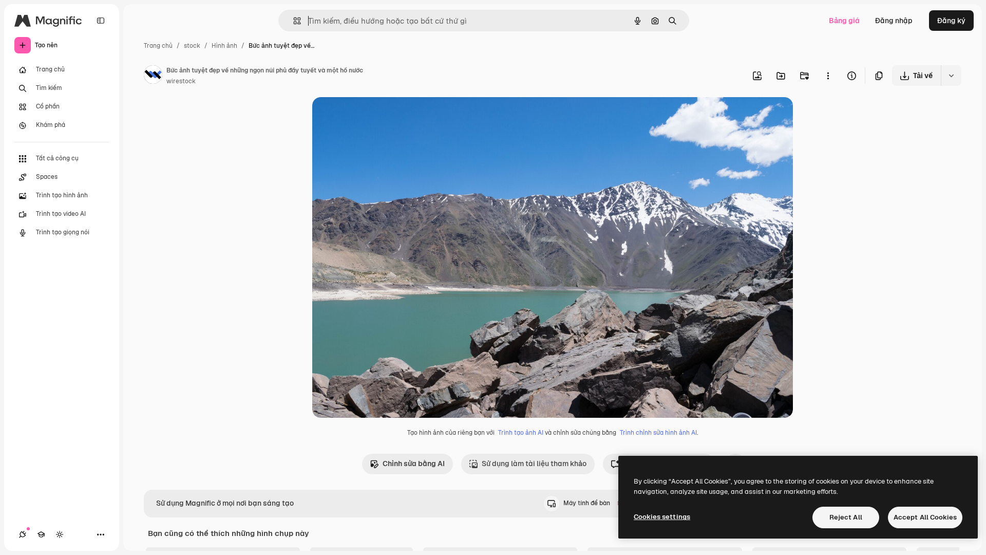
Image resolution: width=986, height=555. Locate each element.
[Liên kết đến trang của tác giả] (153, 76)
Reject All (845, 517)
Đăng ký (951, 20)
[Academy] (41, 534)
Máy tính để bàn (595, 503)
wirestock (181, 81)
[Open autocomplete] (293, 21)
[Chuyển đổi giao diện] (59, 534)
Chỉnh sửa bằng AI (414, 463)
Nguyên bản (385, 117)
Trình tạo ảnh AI (520, 433)
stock (192, 46)
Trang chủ (158, 46)
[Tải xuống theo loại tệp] (951, 75)
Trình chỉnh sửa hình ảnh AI (658, 433)
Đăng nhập (894, 20)
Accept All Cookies (925, 517)
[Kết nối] (22, 534)
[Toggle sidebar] (100, 20)
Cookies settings (662, 516)
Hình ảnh (224, 46)
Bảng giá (844, 20)
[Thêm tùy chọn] (828, 75)
